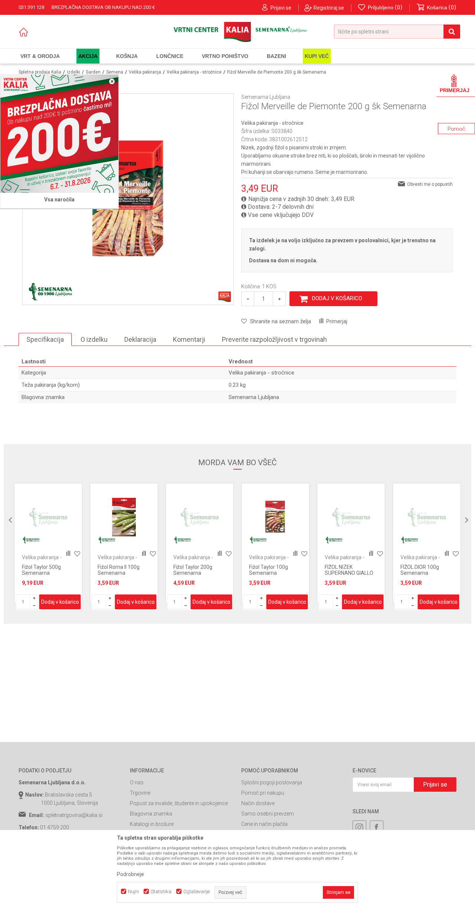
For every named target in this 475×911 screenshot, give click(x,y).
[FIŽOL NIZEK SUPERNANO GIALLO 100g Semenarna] (351, 517)
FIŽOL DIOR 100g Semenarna (419, 570)
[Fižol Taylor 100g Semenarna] (275, 517)
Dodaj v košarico (337, 298)
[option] (48, 543)
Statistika (161, 891)
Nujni (133, 891)
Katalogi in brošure (152, 824)
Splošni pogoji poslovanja (271, 782)
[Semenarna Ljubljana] (50, 291)
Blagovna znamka (151, 814)
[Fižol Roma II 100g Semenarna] (124, 517)
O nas (137, 782)
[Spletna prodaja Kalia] (237, 32)
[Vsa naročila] (59, 134)
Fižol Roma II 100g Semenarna (119, 570)
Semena (114, 72)
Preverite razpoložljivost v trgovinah (274, 339)
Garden (93, 72)
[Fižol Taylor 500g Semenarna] (48, 517)
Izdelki (73, 72)
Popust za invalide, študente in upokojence (179, 803)
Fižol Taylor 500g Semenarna (41, 570)
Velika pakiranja (145, 72)
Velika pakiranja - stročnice (194, 72)
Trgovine (140, 793)
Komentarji (189, 339)
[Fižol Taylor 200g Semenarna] (199, 517)
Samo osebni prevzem (267, 814)
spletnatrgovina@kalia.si (73, 815)
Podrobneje (130, 874)
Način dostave (258, 803)
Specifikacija (45, 339)
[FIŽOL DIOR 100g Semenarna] (427, 517)
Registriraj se (329, 8)
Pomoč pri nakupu (262, 793)
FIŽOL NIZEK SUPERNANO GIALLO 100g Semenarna (349, 573)
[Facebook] (377, 827)
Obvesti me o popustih (430, 184)
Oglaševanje (196, 891)
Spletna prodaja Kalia (40, 72)
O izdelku (94, 339)
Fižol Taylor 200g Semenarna (192, 570)
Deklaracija (140, 339)
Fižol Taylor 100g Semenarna (268, 570)
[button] (397, 32)
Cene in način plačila (264, 824)
